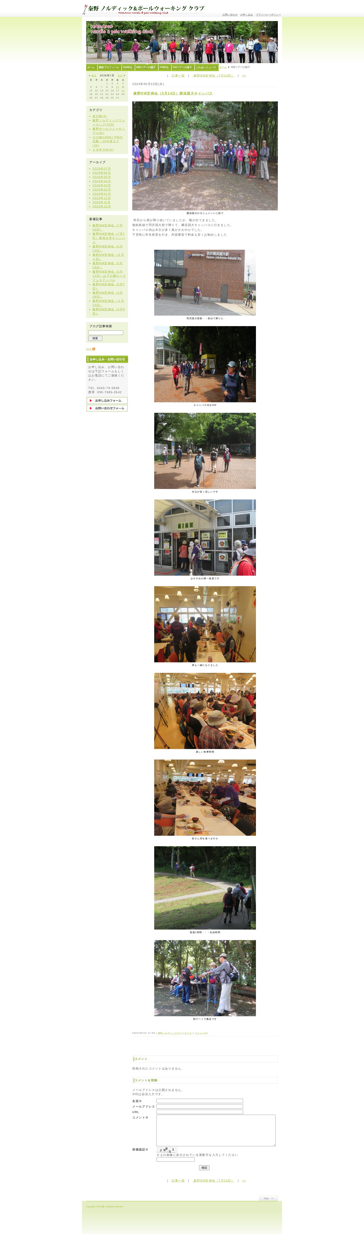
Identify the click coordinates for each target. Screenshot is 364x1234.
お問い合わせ (230, 14)
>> (244, 75)
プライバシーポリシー (268, 14)
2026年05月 (101, 177)
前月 (94, 75)
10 (117, 87)
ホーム (223, 67)
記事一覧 (178, 75)
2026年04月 (101, 181)
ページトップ (268, 1198)
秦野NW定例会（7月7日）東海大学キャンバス (108, 238)
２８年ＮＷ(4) (103, 149)
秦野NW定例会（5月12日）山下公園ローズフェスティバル (109, 276)
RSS (89, 349)
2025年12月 (101, 198)
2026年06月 (101, 172)
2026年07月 (101, 168)
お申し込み (246, 14)
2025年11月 (101, 202)
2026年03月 (101, 185)
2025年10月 (101, 206)
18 (123, 90)
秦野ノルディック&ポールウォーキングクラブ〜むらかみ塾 (145, 8)
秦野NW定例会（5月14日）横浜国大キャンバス (173, 93)
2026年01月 (101, 193)
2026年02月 (101, 189)
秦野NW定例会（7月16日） (214, 75)
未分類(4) (99, 116)
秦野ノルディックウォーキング (175, 1033)
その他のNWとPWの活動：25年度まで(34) (107, 141)
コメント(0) (201, 1033)
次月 (120, 75)
